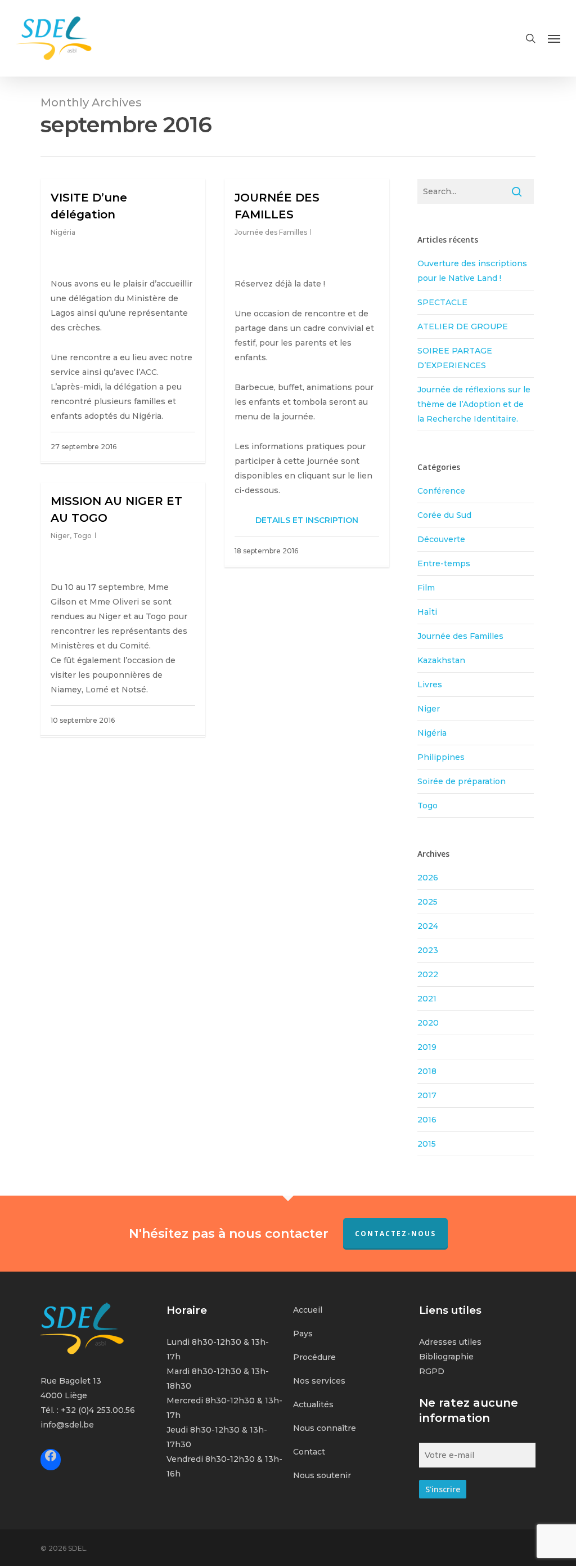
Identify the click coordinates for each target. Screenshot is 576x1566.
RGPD (431, 1371)
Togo (82, 535)
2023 (427, 950)
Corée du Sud (444, 515)
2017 (426, 1095)
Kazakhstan (441, 660)
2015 (426, 1144)
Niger (60, 535)
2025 (427, 902)
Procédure (314, 1357)
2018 (426, 1071)
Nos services (319, 1381)
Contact (309, 1452)
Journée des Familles (271, 232)
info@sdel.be (67, 1425)
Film (426, 588)
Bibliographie (446, 1357)
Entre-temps (443, 563)
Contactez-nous (395, 1233)
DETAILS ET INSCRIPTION (306, 520)
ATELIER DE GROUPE (462, 326)
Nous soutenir (322, 1475)
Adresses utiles (450, 1342)
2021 (426, 999)
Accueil (307, 1310)
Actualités (313, 1404)
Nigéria (63, 232)
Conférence (441, 491)
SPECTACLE (442, 302)
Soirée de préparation (461, 781)
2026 (427, 878)
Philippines (441, 757)
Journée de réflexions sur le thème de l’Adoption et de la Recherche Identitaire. (473, 404)
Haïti (427, 612)
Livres (429, 684)
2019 (426, 1047)
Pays (303, 1333)
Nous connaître (324, 1428)
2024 (427, 926)
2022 (427, 974)
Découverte (441, 539)
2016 (426, 1120)
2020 (428, 1023)
